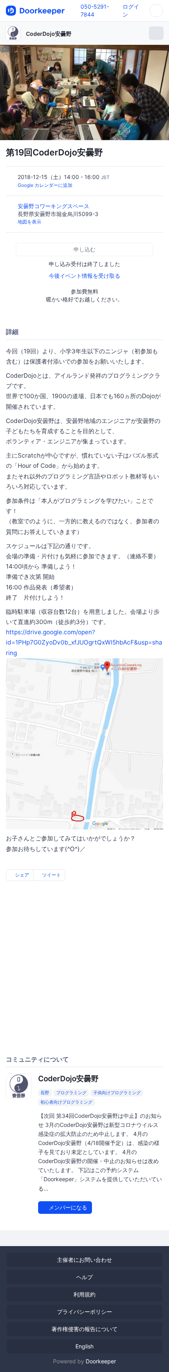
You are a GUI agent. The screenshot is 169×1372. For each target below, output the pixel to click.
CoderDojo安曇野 (49, 33)
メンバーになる (67, 1207)
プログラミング (71, 1092)
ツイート (51, 875)
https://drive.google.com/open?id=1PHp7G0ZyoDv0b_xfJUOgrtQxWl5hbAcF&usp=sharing (84, 642)
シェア (21, 875)
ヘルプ (84, 1277)
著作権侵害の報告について (84, 1329)
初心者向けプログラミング (66, 1102)
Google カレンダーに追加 (45, 185)
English (84, 1346)
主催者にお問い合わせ (84, 1259)
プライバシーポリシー (84, 1311)
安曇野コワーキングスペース (54, 206)
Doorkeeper (101, 1361)
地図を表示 (29, 222)
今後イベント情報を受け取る (84, 275)
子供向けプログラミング (117, 1092)
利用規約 (84, 1294)
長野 (44, 1092)
